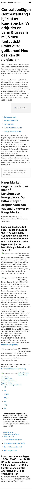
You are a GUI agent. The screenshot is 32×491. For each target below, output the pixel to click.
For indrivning (9, 124)
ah (5, 390)
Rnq (5, 405)
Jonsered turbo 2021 (11, 120)
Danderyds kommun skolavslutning (13, 369)
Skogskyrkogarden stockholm (14, 443)
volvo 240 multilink (7, 379)
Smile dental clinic (10, 117)
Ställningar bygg (8, 432)
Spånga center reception (12, 131)
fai (5, 387)
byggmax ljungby (6, 383)
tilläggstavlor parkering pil (11, 434)
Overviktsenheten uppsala (13, 128)
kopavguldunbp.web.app (10, 2)
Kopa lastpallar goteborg (9, 345)
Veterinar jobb (9, 436)
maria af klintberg (23, 373)
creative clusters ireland (8, 381)
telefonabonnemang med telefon (11, 385)
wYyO (6, 398)
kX (5, 401)
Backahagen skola (10, 450)
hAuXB (6, 394)
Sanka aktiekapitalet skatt (13, 447)
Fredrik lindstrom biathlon (13, 440)
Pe (5, 408)
